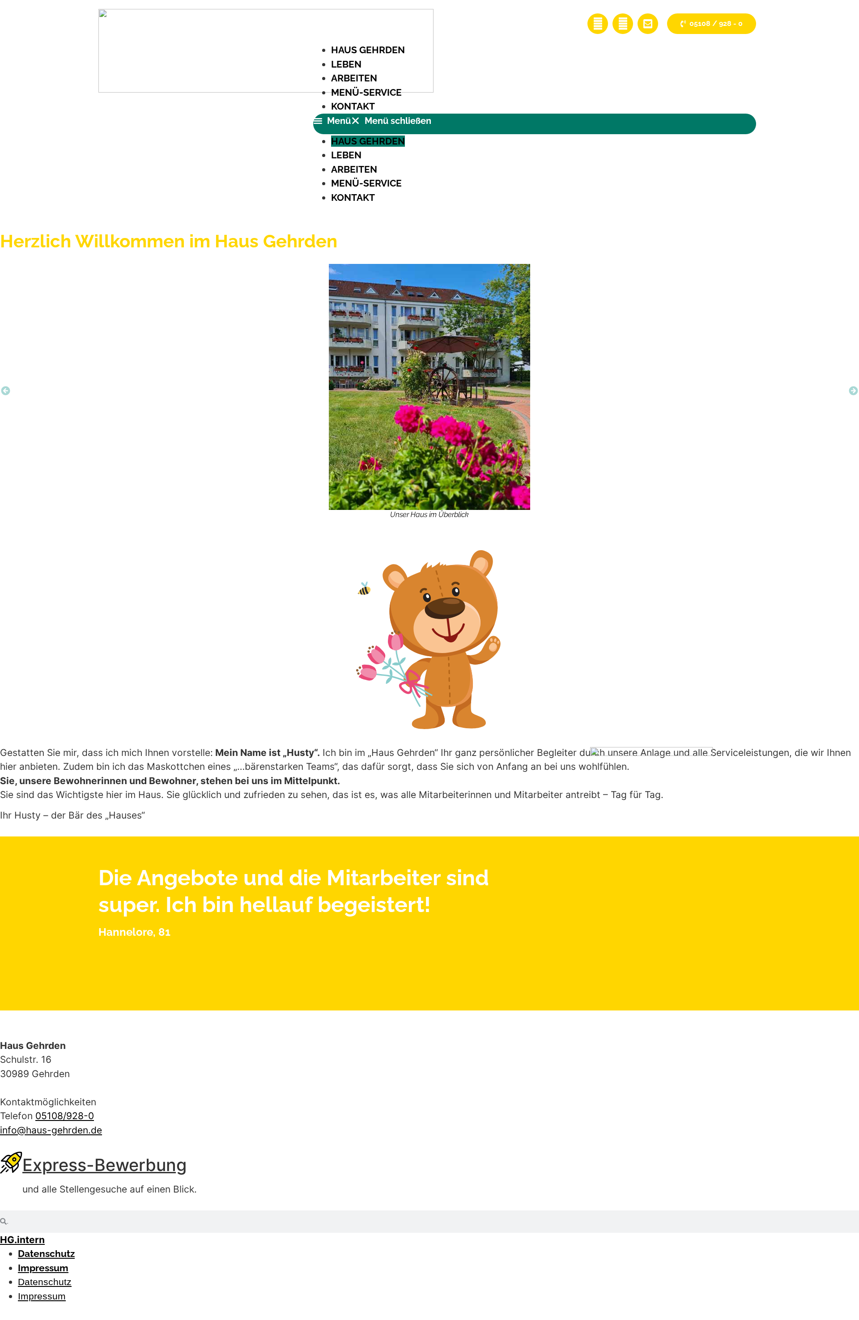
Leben (346, 64)
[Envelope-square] (648, 23)
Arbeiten (354, 78)
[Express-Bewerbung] (11, 1162)
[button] (534, 124)
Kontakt (353, 106)
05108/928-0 (64, 1115)
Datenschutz (46, 1253)
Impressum (43, 1267)
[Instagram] (622, 23)
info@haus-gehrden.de (51, 1130)
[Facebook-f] (597, 23)
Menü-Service (366, 92)
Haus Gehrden (368, 49)
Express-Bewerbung (104, 1164)
